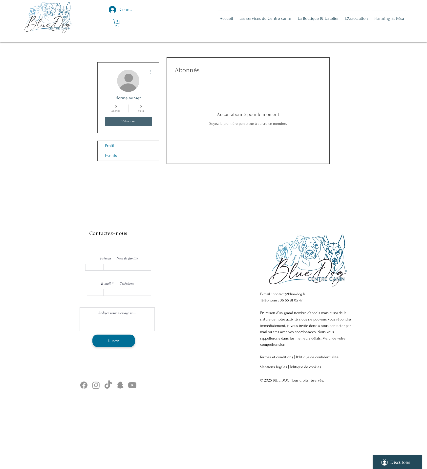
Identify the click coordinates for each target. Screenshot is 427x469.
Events (111, 155)
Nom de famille (127, 258)
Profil (109, 145)
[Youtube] (132, 385)
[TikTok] (108, 385)
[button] (117, 22)
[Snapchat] (120, 385)
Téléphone (127, 283)
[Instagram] (96, 385)
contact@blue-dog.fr (289, 294)
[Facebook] (84, 385)
